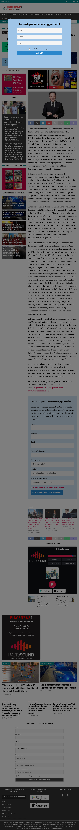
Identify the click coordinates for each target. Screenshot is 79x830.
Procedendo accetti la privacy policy (41, 49)
